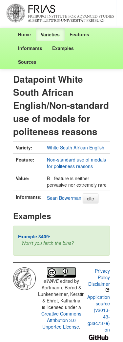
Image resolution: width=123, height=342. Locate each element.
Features (79, 34)
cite (90, 198)
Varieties (50, 34)
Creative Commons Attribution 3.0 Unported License (61, 320)
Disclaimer (99, 284)
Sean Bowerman (64, 198)
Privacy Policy (102, 274)
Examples (63, 48)
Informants (30, 48)
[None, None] (24, 278)
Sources (27, 62)
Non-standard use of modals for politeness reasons (76, 162)
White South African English (75, 147)
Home (24, 34)
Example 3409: (34, 236)
